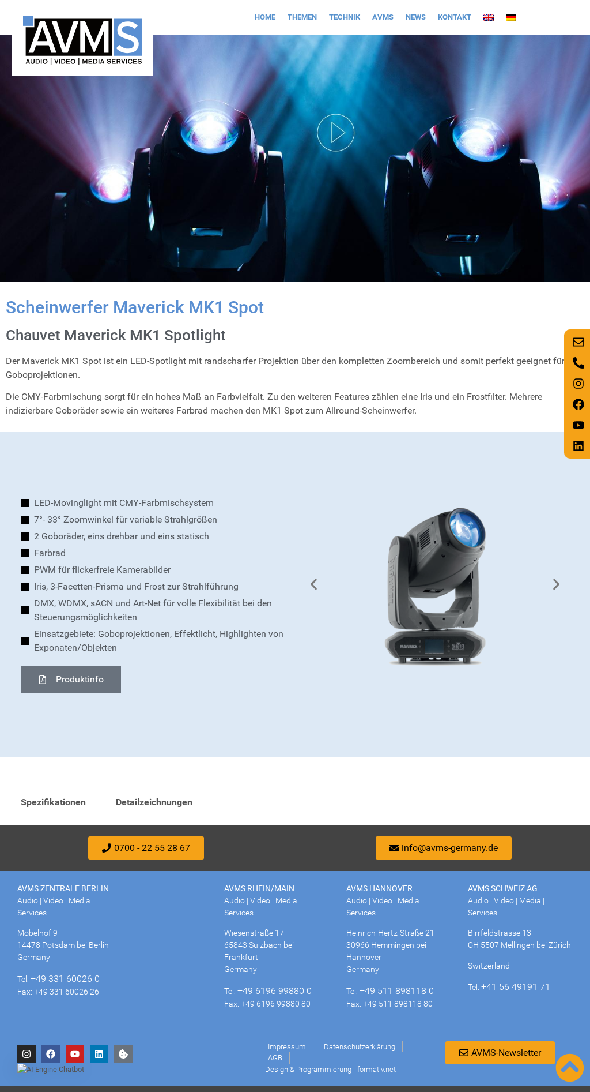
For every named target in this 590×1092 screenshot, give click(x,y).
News (416, 17)
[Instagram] (26, 1054)
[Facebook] (50, 1054)
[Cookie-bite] (123, 1054)
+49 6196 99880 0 (274, 990)
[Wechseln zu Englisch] (488, 17)
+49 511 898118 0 (397, 990)
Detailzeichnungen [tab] (154, 802)
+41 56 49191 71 (515, 986)
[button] (314, 584)
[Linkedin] (99, 1054)
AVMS (383, 17)
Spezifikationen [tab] (53, 802)
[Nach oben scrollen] (569, 1067)
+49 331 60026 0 (65, 978)
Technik (344, 17)
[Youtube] (75, 1054)
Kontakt (454, 17)
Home (265, 17)
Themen (302, 17)
